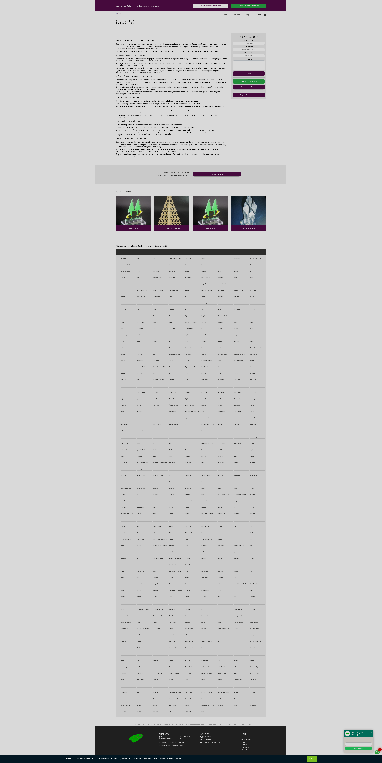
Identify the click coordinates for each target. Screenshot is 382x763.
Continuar (312, 759)
